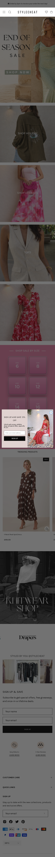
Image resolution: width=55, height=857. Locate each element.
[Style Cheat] (27, 12)
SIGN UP (14, 438)
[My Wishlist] (46, 12)
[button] (9, 12)
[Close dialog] (51, 412)
